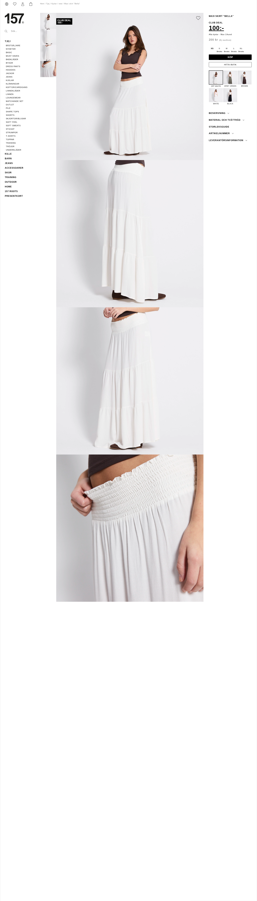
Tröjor (10, 146)
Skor (8, 172)
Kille (8, 154)
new (60, 4)
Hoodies (10, 70)
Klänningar (12, 84)
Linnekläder (13, 91)
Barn (8, 158)
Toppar (10, 139)
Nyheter (11, 49)
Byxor (9, 63)
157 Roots (11, 191)
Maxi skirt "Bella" (72, 4)
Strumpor (12, 132)
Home (8, 187)
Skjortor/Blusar (16, 119)
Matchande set (14, 101)
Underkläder (13, 150)
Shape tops (12, 112)
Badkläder (12, 59)
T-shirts (11, 136)
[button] (23, 4)
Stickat (10, 129)
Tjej (8, 41)
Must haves (12, 56)
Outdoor (11, 182)
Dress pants (13, 66)
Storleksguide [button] (219, 127)
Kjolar (10, 80)
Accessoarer (14, 168)
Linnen (10, 94)
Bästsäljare (13, 45)
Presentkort (14, 196)
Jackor (10, 73)
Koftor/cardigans (16, 87)
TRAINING (11, 143)
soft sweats (13, 125)
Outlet (10, 105)
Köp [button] (230, 57)
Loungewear (13, 98)
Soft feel (11, 122)
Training (10, 177)
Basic (9, 52)
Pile (8, 108)
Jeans (9, 77)
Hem (42, 4)
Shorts (10, 115)
